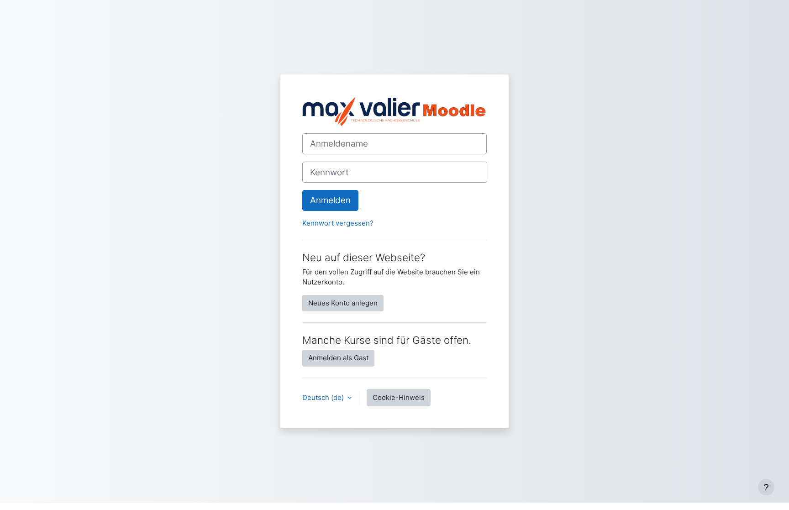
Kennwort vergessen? (337, 223)
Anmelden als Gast (338, 357)
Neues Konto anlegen (343, 303)
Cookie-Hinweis (399, 397)
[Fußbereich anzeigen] (766, 487)
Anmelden (330, 200)
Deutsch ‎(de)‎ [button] (324, 397)
